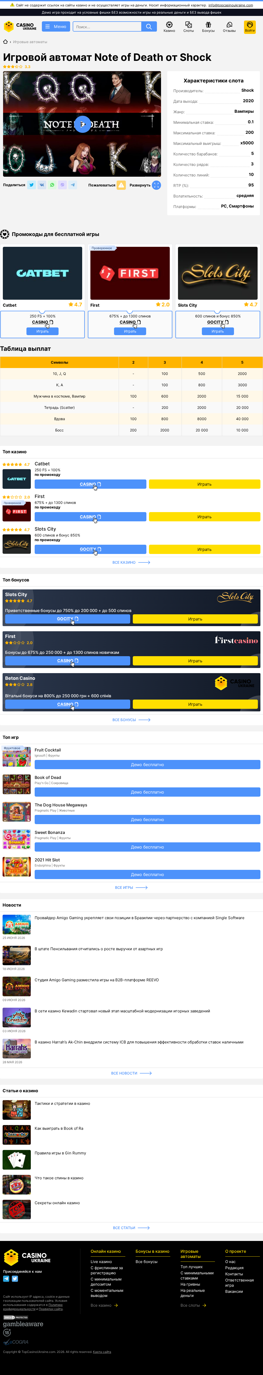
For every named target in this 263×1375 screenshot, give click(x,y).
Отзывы (229, 31)
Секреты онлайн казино (57, 1202)
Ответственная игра (239, 1283)
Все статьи (124, 1228)
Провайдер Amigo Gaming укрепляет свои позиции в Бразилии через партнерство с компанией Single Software (140, 917)
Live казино (101, 1261)
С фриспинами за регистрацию (107, 1270)
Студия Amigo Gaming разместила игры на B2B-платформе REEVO (97, 979)
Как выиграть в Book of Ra (59, 1128)
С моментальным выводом (107, 1293)
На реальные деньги (193, 1293)
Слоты (188, 31)
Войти (250, 30)
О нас (230, 1261)
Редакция (234, 1267)
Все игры (124, 887)
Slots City (187, 305)
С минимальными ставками (197, 1275)
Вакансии (234, 1291)
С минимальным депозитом (106, 1282)
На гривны (190, 1284)
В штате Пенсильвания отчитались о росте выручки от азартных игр (99, 948)
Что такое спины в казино (59, 1177)
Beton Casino (20, 678)
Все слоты (190, 1305)
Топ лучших (192, 1266)
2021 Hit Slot (47, 859)
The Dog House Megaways (61, 804)
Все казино (124, 562)
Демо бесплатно (147, 764)
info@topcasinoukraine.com (231, 5)
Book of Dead (48, 777)
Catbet (9, 305)
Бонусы (208, 31)
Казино (169, 31)
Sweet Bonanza (50, 832)
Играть (42, 331)
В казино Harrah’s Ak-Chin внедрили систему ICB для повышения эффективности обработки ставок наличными (139, 1042)
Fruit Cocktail (48, 749)
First (94, 305)
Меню (60, 26)
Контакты (234, 1274)
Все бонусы (124, 720)
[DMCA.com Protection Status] (36, 1317)
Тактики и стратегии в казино (62, 1103)
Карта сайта (102, 1352)
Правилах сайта (51, 1309)
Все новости (124, 1073)
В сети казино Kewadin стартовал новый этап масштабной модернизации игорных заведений (122, 1011)
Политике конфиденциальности (33, 1307)
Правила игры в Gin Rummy (60, 1153)
